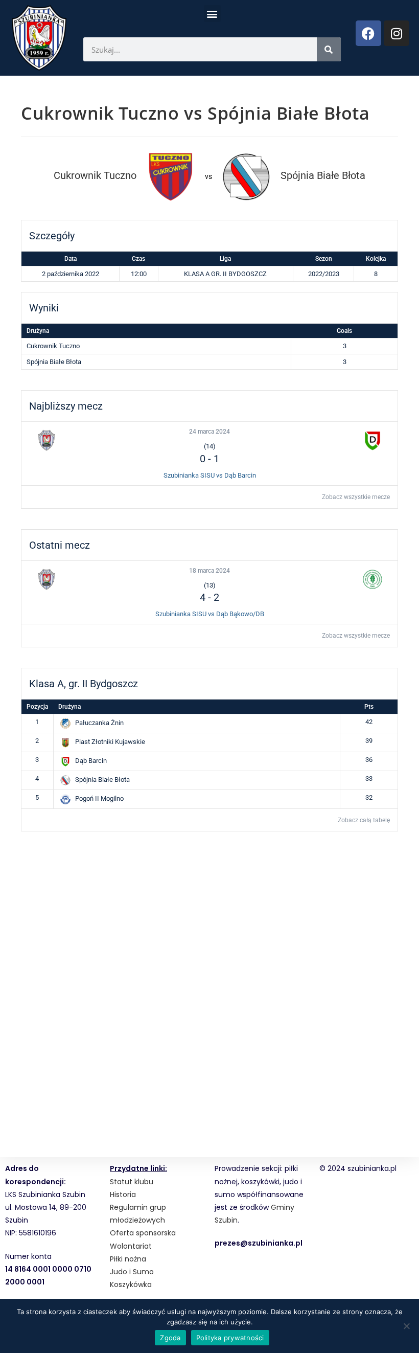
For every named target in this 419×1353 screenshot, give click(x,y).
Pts (369, 706)
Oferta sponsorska (143, 1233)
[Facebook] (368, 33)
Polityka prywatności (230, 1338)
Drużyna (69, 706)
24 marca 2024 (209, 431)
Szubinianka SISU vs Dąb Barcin (210, 475)
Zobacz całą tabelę (364, 820)
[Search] (329, 49)
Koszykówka (131, 1284)
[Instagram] (396, 33)
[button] (212, 13)
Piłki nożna (128, 1259)
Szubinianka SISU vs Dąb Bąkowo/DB (209, 614)
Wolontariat (131, 1246)
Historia (123, 1194)
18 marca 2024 (209, 570)
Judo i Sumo (132, 1272)
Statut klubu (131, 1182)
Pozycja (37, 706)
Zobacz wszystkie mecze (356, 497)
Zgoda (170, 1338)
